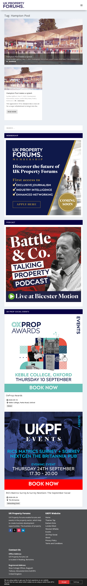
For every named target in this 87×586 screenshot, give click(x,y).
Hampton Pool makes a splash (19, 57)
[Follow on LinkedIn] (23, 530)
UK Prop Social (51, 535)
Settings (76, 582)
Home (47, 517)
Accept (64, 582)
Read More (12, 112)
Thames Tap (50, 520)
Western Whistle (52, 529)
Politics (68, 59)
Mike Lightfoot (17, 59)
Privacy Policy (51, 540)
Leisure (51, 59)
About (47, 538)
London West (58, 59)
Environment (44, 59)
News (64, 59)
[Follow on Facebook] (10, 530)
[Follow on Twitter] (14, 530)
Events (48, 532)
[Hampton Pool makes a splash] (23, 78)
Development (36, 59)
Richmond (74, 59)
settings (6, 584)
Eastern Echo (50, 523)
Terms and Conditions (54, 543)
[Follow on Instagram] (19, 530)
